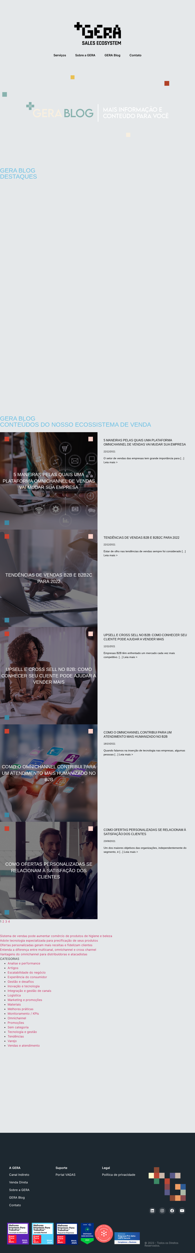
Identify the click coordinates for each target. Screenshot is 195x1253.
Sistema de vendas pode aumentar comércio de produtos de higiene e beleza (56, 936)
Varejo (12, 1041)
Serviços (60, 55)
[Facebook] (172, 1210)
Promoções (16, 1023)
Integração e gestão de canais (29, 991)
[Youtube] (182, 1210)
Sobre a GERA (85, 55)
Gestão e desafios (21, 981)
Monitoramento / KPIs (23, 1013)
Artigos (13, 968)
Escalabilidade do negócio (27, 972)
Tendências (16, 1036)
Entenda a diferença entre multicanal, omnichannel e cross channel (48, 949)
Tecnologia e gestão (22, 1032)
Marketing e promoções (25, 1000)
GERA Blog (112, 55)
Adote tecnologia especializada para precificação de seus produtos (49, 940)
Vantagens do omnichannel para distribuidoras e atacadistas (43, 954)
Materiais (14, 1004)
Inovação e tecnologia (24, 986)
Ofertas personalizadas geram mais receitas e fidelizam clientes (46, 945)
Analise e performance (24, 963)
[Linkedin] (152, 1210)
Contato (135, 55)
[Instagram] (162, 1210)
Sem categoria (18, 1027)
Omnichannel (17, 1018)
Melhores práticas (20, 1009)
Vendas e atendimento (24, 1045)
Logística (14, 995)
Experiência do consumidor (27, 977)
